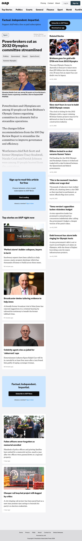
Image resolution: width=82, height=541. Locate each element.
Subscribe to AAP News (60, 23)
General (39, 9)
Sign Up (75, 3)
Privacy (27, 532)
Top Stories (7, 9)
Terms (21, 532)
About (57, 3)
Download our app (58, 28)
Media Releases (58, 532)
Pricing (43, 3)
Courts (29, 9)
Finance (50, 9)
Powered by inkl (41, 535)
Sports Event (34, 56)
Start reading (24, 197)
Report (25, 56)
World (69, 9)
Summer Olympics (9, 61)
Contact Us (47, 532)
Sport (60, 9)
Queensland (15, 56)
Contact (51, 3)
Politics (19, 9)
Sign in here (30, 203)
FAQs (33, 532)
